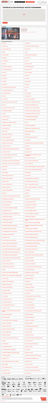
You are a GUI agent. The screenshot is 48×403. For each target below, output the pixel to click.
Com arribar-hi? (5, 22)
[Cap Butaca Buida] (9, 2)
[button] (43, 2)
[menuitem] (40, 3)
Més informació (4, 400)
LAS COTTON (24, 29)
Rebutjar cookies (44, 399)
